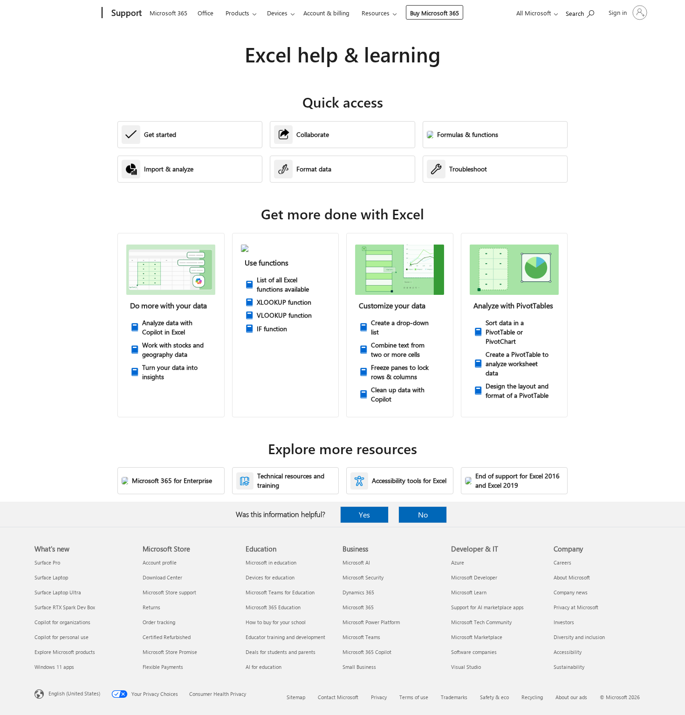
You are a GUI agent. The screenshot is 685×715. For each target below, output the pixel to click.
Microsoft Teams (361, 636)
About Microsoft (572, 577)
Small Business (359, 666)
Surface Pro (47, 562)
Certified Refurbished (167, 636)
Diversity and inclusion (579, 636)
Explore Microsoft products (64, 651)
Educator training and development (285, 636)
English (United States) (74, 693)
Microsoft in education (271, 562)
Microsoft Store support (169, 592)
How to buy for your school (276, 622)
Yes (364, 514)
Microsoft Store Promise (170, 651)
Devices (277, 13)
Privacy (379, 697)
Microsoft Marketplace (476, 636)
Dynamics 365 (358, 592)
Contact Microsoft (338, 697)
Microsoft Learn (468, 592)
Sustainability (569, 666)
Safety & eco (494, 697)
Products (237, 13)
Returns (151, 607)
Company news (571, 592)
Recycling (532, 697)
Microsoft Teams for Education (280, 592)
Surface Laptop (51, 577)
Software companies (474, 651)
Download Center (162, 577)
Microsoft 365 (168, 13)
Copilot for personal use (61, 636)
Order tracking (159, 622)
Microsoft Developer (474, 577)
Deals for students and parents (280, 651)
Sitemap (296, 697)
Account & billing (326, 13)
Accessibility (568, 651)
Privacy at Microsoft (576, 607)
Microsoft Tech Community (481, 622)
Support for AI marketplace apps (487, 607)
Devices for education (270, 577)
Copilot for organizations (62, 622)
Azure (457, 562)
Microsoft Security (363, 577)
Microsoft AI (356, 562)
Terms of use (413, 697)
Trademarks (454, 697)
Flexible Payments (163, 666)
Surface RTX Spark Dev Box (64, 607)
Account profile (160, 562)
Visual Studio (466, 666)
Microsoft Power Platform (371, 622)
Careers (562, 562)
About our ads (571, 697)
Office (205, 13)
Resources (376, 13)
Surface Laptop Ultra (57, 592)
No (423, 514)
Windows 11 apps (54, 666)
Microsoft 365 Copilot (366, 651)
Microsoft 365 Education (273, 607)
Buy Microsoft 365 (434, 13)
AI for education (263, 666)
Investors (564, 622)
